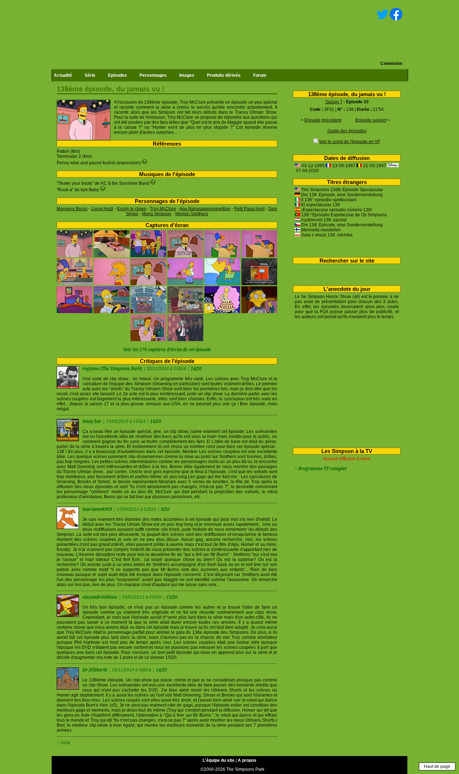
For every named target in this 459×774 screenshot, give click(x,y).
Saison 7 (333, 101)
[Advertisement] (344, 382)
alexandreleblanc (100, 597)
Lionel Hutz (102, 208)
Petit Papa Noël (249, 208)
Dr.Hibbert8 (95, 669)
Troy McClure (163, 208)
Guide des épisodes (346, 130)
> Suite (63, 742)
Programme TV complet (322, 468)
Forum (259, 75)
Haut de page (437, 766)
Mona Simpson (156, 213)
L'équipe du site (219, 760)
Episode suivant (371, 120)
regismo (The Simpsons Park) (112, 368)
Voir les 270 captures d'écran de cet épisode (167, 349)
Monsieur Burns (72, 208)
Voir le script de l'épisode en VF (349, 141)
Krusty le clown (131, 208)
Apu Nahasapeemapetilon (205, 208)
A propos (247, 760)
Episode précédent (322, 120)
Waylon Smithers (191, 213)
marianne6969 (97, 509)
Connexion (391, 63)
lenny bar (92, 421)
